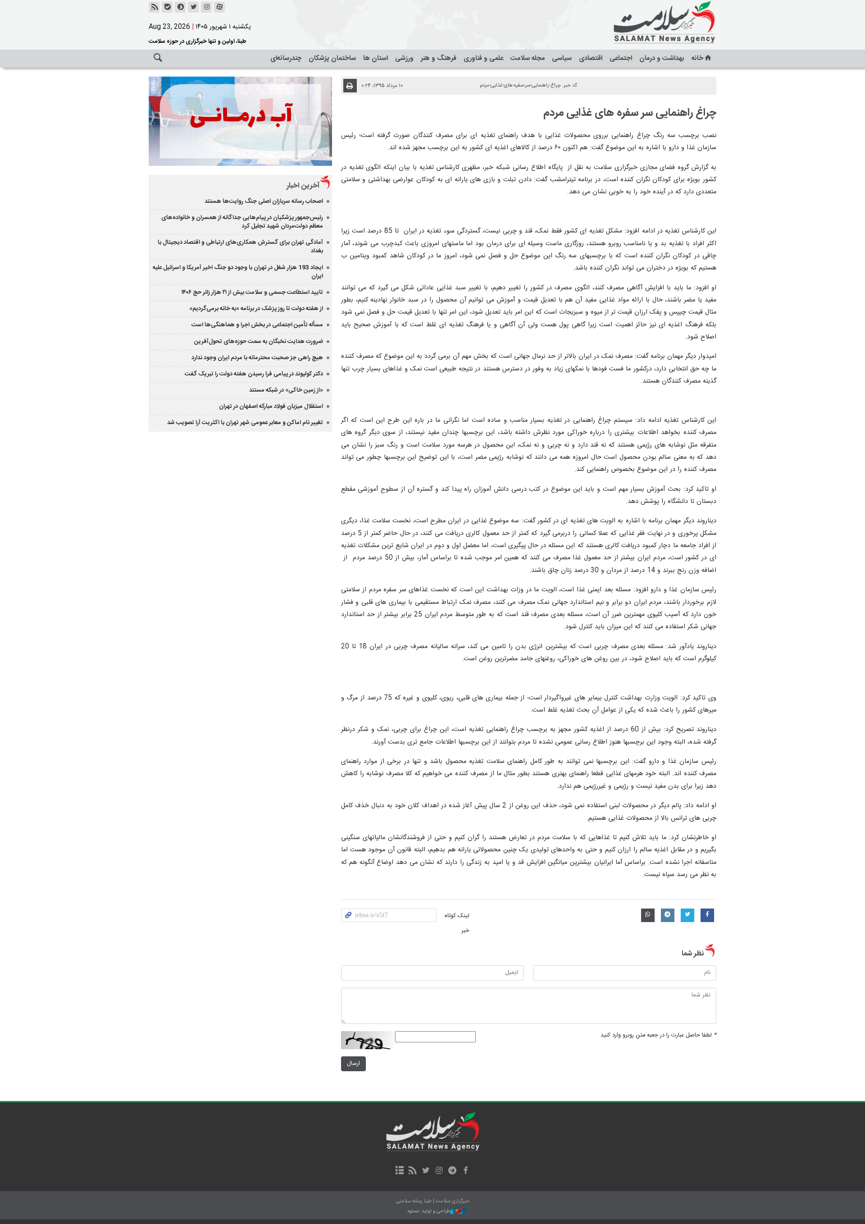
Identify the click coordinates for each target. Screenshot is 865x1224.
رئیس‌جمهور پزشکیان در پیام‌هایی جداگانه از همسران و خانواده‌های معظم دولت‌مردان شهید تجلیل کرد (242, 222)
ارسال (353, 1064)
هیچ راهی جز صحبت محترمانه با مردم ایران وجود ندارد (257, 358)
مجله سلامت (527, 58)
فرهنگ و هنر (438, 58)
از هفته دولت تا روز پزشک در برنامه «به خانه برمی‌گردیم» (256, 309)
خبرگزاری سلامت (644, 22)
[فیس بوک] (465, 1171)
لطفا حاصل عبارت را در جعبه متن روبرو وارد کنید (658, 1035)
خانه (697, 58)
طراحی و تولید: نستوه (429, 1211)
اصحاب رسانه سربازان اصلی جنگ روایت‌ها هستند (264, 201)
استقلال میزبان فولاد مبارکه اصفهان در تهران (271, 406)
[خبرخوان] (154, 7)
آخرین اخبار (303, 186)
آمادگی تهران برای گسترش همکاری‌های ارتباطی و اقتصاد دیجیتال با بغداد (240, 246)
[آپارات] (219, 7)
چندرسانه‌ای (285, 58)
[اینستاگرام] (206, 7)
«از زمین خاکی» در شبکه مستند (286, 390)
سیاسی (562, 58)
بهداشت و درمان (661, 58)
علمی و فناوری (483, 58)
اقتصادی (590, 58)
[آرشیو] (399, 1171)
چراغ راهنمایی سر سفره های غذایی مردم (629, 113)
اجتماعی (621, 58)
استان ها (375, 58)
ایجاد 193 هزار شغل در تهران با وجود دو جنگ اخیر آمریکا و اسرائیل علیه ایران (238, 272)
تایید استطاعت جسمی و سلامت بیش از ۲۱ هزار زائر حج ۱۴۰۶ (252, 292)
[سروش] (180, 7)
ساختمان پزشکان (332, 58)
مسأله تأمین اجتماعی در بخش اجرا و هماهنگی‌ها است (257, 325)
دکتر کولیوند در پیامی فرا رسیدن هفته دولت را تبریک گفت (254, 374)
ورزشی (404, 58)
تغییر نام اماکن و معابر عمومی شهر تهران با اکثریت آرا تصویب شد (245, 423)
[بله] (167, 7)
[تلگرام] (452, 1171)
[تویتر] (193, 7)
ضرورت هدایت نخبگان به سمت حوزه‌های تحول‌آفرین (258, 342)
